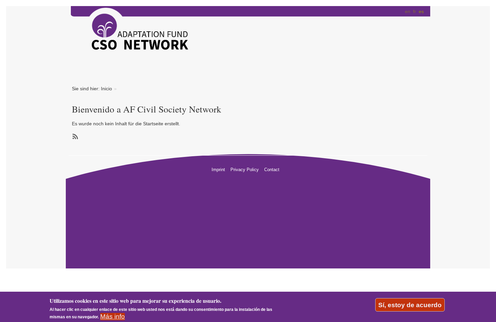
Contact (271, 169)
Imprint (218, 169)
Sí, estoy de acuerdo (410, 304)
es (421, 11)
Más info (112, 316)
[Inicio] (133, 34)
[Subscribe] (74, 136)
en (407, 11)
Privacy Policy (244, 169)
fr (414, 11)
